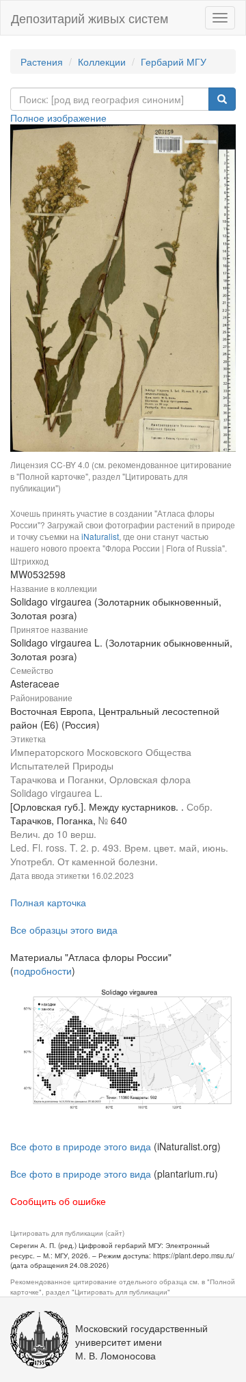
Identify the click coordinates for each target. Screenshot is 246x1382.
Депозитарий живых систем (89, 18)
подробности (43, 970)
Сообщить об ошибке (58, 1201)
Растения (41, 61)
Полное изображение (58, 117)
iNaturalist (100, 536)
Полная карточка (48, 902)
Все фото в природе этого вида (80, 1146)
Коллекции (102, 61)
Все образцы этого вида (64, 929)
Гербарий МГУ (173, 61)
